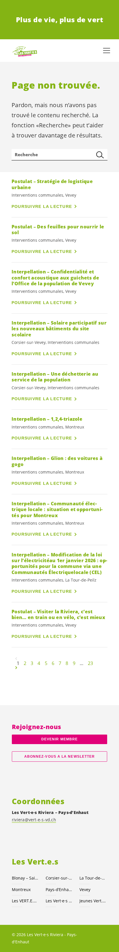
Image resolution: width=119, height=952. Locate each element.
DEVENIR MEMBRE (59, 739)
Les (59, 900)
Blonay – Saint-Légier (25, 878)
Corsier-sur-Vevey (59, 878)
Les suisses (25, 900)
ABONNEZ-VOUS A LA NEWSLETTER (59, 756)
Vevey (84, 889)
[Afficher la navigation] (106, 50)
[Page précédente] (16, 658)
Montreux (21, 889)
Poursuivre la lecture (42, 206)
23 (90, 663)
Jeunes (92, 900)
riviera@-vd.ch (34, 819)
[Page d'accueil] (23, 50)
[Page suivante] (16, 668)
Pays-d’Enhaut (59, 889)
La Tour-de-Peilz (92, 878)
